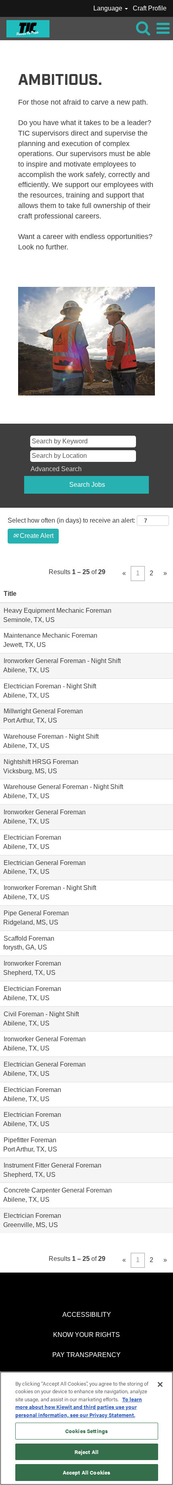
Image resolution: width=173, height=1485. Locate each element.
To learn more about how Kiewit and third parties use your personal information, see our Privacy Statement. (78, 1407)
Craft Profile (150, 8)
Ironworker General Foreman (45, 812)
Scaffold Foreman (29, 938)
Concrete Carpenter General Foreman (58, 1190)
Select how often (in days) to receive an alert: (71, 520)
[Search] (143, 28)
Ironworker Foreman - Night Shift (50, 887)
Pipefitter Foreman (30, 1140)
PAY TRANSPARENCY (86, 1354)
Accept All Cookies (86, 1472)
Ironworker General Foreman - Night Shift (62, 660)
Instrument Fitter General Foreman (52, 1165)
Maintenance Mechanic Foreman (50, 635)
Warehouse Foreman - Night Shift (51, 736)
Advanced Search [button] (56, 468)
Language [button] (108, 8)
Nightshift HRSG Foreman (41, 761)
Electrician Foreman (32, 837)
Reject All (86, 1452)
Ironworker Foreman (32, 963)
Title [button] (10, 593)
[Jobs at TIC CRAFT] (25, 28)
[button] (163, 28)
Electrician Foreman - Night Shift (50, 686)
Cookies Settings (86, 1431)
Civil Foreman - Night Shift (41, 1014)
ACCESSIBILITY (86, 1314)
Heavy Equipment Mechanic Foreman (57, 610)
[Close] (160, 1384)
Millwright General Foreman (43, 711)
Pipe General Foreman (36, 913)
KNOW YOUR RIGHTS (86, 1334)
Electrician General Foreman (45, 862)
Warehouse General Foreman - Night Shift (63, 786)
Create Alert (36, 535)
